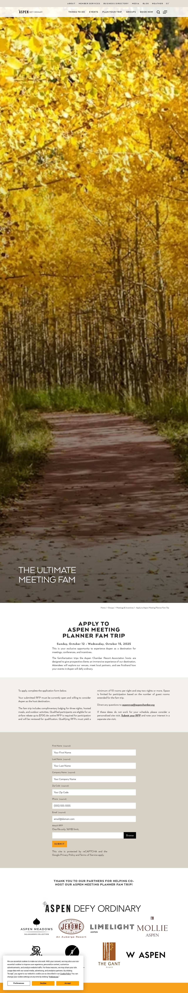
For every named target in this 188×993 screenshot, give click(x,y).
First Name (57, 746)
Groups (131, 12)
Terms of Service (89, 854)
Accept (68, 983)
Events (93, 12)
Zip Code (56, 785)
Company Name (59, 772)
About (71, 3)
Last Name (57, 759)
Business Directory (116, 3)
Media (136, 3)
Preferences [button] (53, 977)
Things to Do (76, 12)
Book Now (146, 12)
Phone (55, 799)
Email (54, 812)
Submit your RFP (131, 715)
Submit (59, 844)
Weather (157, 3)
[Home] (30, 11)
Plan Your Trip (112, 12)
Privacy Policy (67, 854)
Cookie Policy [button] (65, 974)
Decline (43, 983)
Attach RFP (57, 825)
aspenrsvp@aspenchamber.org (138, 704)
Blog (146, 3)
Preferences (18, 983)
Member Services (89, 3)
